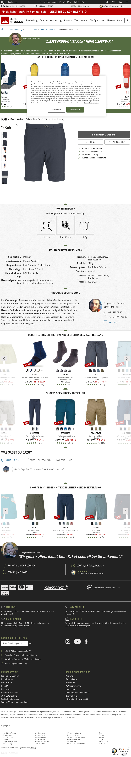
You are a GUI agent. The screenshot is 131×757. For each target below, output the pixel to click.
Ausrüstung (56, 20)
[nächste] (125, 80)
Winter (84, 20)
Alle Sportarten (97, 20)
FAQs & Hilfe (6, 682)
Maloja (101, 737)
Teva (100, 733)
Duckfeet (102, 735)
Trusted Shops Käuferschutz (94, 158)
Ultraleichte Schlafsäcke (76, 737)
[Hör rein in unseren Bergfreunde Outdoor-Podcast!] (88, 642)
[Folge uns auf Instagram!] (70, 642)
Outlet (120, 20)
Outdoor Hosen (31, 29)
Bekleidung (31, 20)
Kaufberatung (8, 737)
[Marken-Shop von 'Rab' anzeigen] (7, 127)
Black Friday (7, 743)
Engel (101, 739)
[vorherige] (5, 80)
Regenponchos (40, 737)
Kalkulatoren (7, 735)
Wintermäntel (40, 739)
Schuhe (44, 20)
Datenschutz (11, 696)
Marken (111, 20)
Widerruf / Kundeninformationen (15, 702)
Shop (3, 2)
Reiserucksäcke (73, 735)
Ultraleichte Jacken (42, 741)
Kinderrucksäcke (73, 739)
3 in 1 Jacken (40, 733)
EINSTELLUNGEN (56, 110)
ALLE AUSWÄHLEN (75, 110)
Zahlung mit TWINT (46, 6)
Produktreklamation (10, 692)
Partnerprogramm (73, 686)
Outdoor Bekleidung (14, 29)
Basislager (12, 2)
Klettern (68, 20)
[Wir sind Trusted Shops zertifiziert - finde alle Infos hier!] (73, 572)
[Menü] (128, 748)
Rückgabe (5, 689)
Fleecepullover (40, 743)
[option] (45, 152)
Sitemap (33, 748)
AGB (3, 696)
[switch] (124, 754)
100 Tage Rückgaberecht (80, 6)
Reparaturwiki (82, 699)
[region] (66, 96)
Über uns (69, 676)
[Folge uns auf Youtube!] (79, 642)
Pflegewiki (70, 699)
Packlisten (6, 739)
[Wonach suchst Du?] (127, 20)
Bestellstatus (7, 679)
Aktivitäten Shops (9, 733)
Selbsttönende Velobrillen (76, 743)
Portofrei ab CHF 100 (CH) (16, 6)
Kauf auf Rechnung (90, 154)
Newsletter (70, 682)
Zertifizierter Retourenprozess (107, 587)
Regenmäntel (40, 735)
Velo (76, 20)
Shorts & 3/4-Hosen (48, 29)
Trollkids (102, 743)
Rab (4, 119)
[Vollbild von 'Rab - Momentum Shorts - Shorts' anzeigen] (17, 125)
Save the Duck (104, 741)
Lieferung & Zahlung (10, 676)
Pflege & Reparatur (10, 741)
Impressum (70, 689)
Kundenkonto (71, 679)
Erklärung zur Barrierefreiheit (78, 692)
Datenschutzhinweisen (91, 103)
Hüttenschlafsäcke (74, 733)
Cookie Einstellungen (10, 699)
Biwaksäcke (71, 741)
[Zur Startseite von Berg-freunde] (13, 20)
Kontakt (4, 686)
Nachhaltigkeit (72, 696)
